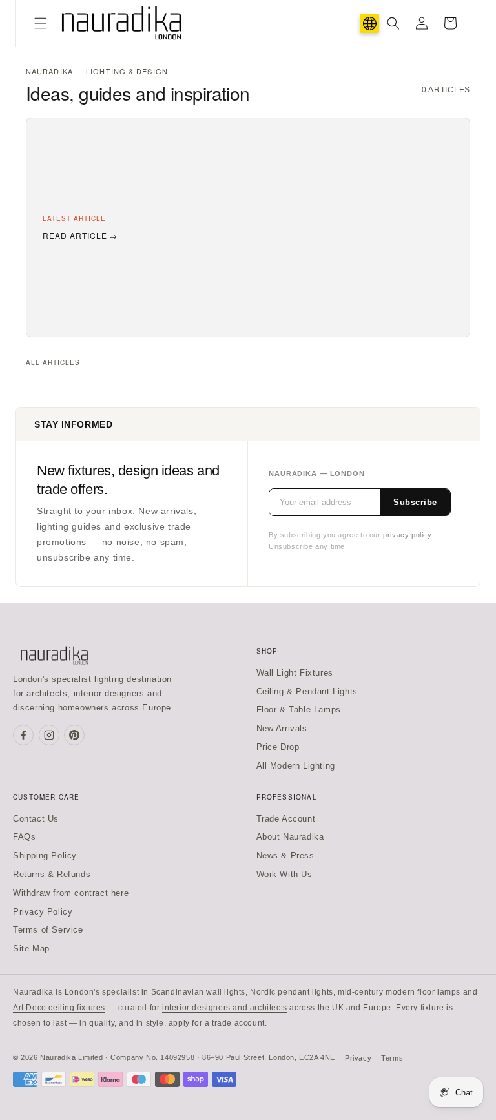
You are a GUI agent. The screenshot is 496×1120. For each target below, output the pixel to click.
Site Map (31, 948)
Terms (392, 1058)
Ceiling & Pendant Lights (307, 691)
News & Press (285, 855)
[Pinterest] (74, 735)
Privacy (358, 1058)
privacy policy (407, 535)
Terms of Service (48, 930)
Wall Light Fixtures (294, 673)
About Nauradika (290, 837)
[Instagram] (49, 735)
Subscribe (415, 502)
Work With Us (284, 874)
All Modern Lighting (295, 766)
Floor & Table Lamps (298, 709)
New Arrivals (281, 728)
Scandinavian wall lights (198, 992)
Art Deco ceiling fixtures (59, 1007)
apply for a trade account (217, 1023)
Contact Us (36, 819)
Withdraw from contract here (71, 893)
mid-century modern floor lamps (399, 992)
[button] (40, 23)
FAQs (24, 837)
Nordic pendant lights (291, 992)
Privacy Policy (42, 912)
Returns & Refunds (51, 874)
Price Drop (278, 747)
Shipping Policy (45, 855)
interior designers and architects (224, 1007)
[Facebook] (23, 735)
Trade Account (286, 819)
